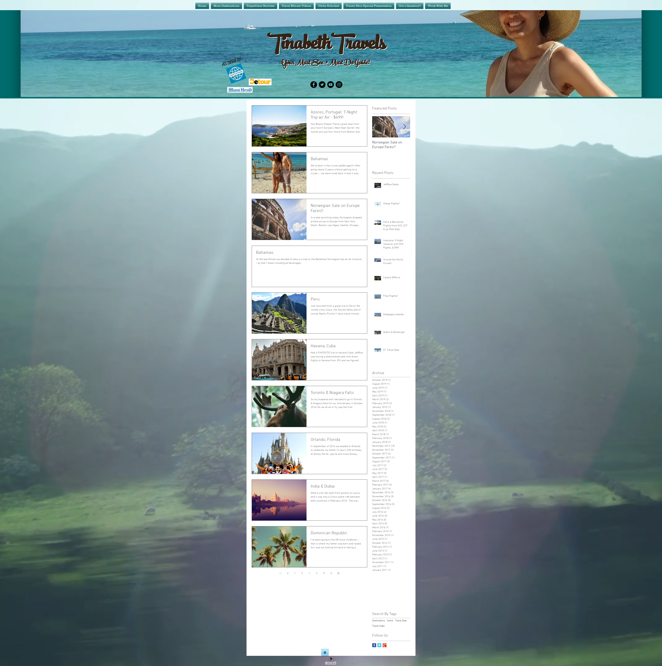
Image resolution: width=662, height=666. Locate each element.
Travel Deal (401, 620)
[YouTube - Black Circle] (330, 84)
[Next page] (331, 573)
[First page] (280, 573)
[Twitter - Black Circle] (322, 84)
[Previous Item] (377, 126)
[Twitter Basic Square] (379, 645)
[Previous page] (288, 573)
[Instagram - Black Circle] (339, 84)
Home (390, 620)
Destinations (378, 620)
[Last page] (338, 573)
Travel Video (378, 626)
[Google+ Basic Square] (385, 645)
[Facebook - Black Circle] (313, 84)
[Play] (325, 652)
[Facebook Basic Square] (374, 645)
